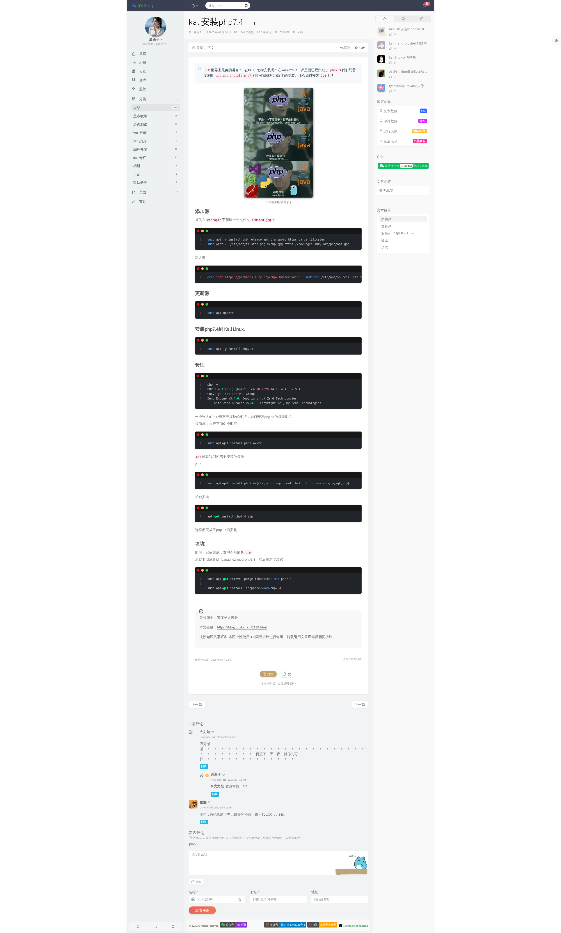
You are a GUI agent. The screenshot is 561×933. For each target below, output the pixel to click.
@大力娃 (217, 786)
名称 (193, 892)
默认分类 (155, 182)
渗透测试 (155, 124)
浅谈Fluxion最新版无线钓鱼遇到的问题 (419, 71)
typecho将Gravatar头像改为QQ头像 (416, 86)
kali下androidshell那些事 (408, 43)
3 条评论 (266, 32)
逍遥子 (197, 32)
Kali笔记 (241, 924)
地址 (314, 892)
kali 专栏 (155, 157)
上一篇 (197, 704)
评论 (193, 844)
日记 (155, 174)
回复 (203, 766)
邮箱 (254, 892)
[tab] (384, 19)
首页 (199, 47)
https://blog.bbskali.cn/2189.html (242, 627)
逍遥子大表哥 (328, 924)
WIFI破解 (155, 133)
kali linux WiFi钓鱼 (402, 57)
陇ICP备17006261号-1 (293, 924)
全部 (155, 108)
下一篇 (360, 704)
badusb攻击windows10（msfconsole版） (420, 29)
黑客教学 (155, 116)
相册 (155, 166)
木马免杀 (155, 141)
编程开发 (155, 149)
